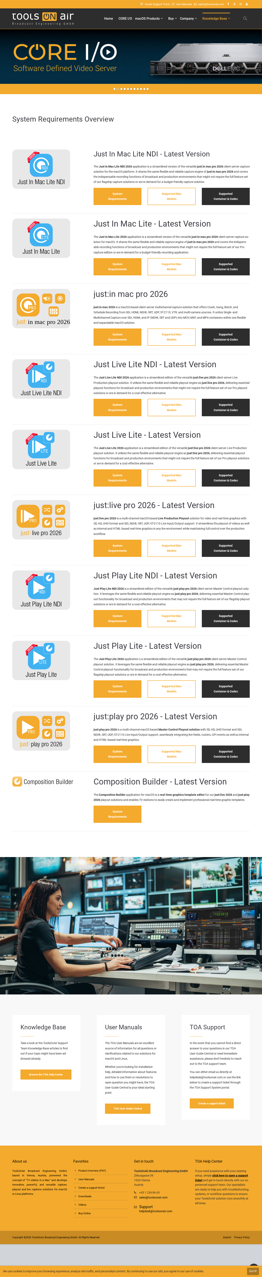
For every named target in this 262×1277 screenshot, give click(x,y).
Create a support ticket (211, 1103)
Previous (9, 59)
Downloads (84, 1196)
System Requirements (117, 196)
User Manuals (184, 4)
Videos (82, 1204)
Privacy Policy (242, 1237)
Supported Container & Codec (226, 196)
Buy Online (84, 1213)
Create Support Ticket (157, 4)
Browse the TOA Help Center (46, 1074)
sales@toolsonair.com (211, 4)
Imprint (227, 1237)
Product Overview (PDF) (92, 1170)
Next (256, 59)
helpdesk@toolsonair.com (206, 1077)
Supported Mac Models (172, 196)
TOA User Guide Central (128, 1108)
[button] (246, 18)
